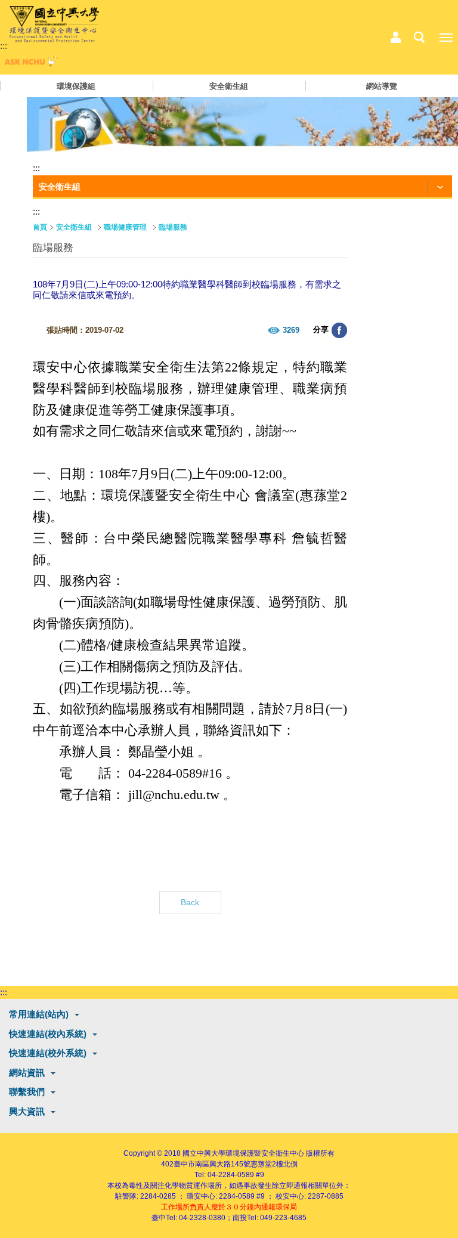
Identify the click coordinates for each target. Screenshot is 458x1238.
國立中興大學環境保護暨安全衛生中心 (243, 1153)
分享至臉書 (339, 330)
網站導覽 (381, 86)
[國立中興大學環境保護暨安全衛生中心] (54, 24)
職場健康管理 (125, 227)
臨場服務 (173, 227)
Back (190, 902)
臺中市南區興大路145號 (212, 1164)
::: (3, 46)
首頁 (40, 227)
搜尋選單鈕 (419, 38)
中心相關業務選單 (395, 38)
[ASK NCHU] (30, 63)
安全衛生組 (228, 86)
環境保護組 (76, 86)
